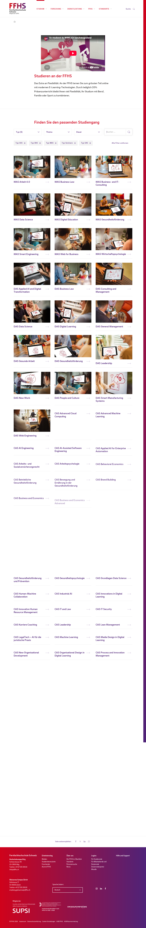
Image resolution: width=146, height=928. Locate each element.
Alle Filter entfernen (120, 143)
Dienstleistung (74, 9)
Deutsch (57, 890)
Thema (49, 132)
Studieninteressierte (49, 862)
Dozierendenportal (97, 867)
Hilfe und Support (123, 856)
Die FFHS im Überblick (74, 859)
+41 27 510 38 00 (21, 867)
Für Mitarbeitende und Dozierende (98, 863)
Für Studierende (96, 859)
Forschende (46, 864)
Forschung (56, 9)
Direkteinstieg (47, 856)
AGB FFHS (59, 921)
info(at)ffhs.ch (14, 870)
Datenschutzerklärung (34, 921)
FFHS (90, 9)
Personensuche (71, 864)
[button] (76, 841)
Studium (40, 9)
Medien (44, 859)
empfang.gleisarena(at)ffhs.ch (19, 890)
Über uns (69, 856)
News (68, 867)
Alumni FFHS (46, 867)
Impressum (22, 921)
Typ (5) (19, 132)
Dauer (79, 132)
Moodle (94, 869)
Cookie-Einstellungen (48, 921)
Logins (93, 856)
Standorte (104, 9)
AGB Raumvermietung (71, 921)
